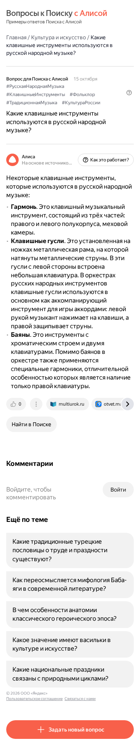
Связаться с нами (80, 698)
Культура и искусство (58, 37)
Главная (16, 37)
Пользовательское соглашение (34, 698)
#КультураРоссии (81, 102)
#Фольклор (82, 94)
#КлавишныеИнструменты (35, 94)
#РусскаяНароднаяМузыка (35, 86)
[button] (129, 92)
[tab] (16, 404)
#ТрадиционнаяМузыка (31, 102)
